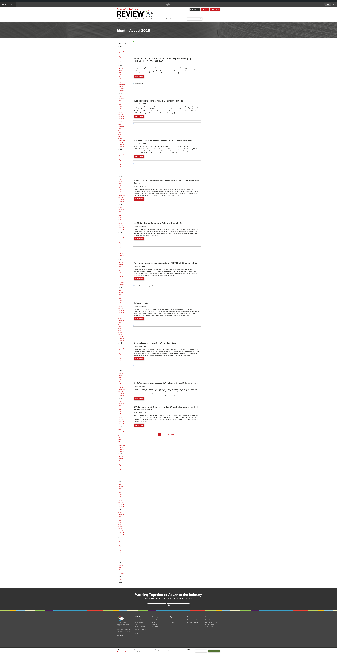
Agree (214, 651)
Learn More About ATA (156, 605)
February (121, 51)
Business (138, 19)
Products (129, 19)
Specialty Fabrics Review (142, 620)
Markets (121, 19)
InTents (136, 624)
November (121, 89)
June (120, 59)
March (120, 53)
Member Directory (192, 622)
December (121, 91)
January (120, 49)
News (153, 19)
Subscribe (205, 9)
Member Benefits (192, 620)
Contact (172, 620)
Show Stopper (209, 620)
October (120, 87)
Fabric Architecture (140, 633)
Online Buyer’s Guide (211, 622)
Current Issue (194, 9)
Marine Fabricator (140, 626)
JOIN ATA (327, 4)
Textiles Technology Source (140, 630)
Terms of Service (122, 652)
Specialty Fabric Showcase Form (209, 625)
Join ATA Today (191, 624)
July (119, 61)
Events (160, 19)
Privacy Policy (201, 651)
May (119, 57)
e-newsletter (214, 9)
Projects (146, 19)
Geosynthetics (139, 622)
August (120, 63)
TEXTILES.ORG (9, 4)
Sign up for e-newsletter (179, 605)
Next (172, 435)
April (119, 55)
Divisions (154, 624)
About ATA (155, 620)
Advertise (172, 622)
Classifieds (169, 19)
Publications (155, 626)
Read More (139, 76)
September (121, 85)
